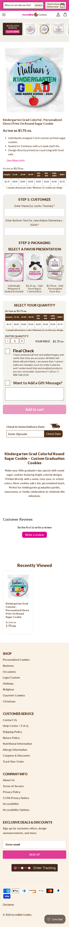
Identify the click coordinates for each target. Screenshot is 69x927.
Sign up (34, 854)
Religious (8, 689)
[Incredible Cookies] (35, 15)
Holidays (8, 683)
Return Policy (11, 737)
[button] (34, 199)
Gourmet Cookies (14, 695)
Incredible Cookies (21, 914)
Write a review (34, 534)
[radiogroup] (34, 273)
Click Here (12, 31)
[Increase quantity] (21, 340)
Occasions (9, 671)
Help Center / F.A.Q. (16, 725)
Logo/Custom (11, 677)
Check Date (53, 433)
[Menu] (4, 15)
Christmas (9, 701)
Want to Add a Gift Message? (37, 383)
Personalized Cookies (16, 659)
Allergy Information (15, 749)
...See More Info (15, 160)
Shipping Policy (12, 731)
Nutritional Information (17, 743)
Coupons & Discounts (16, 755)
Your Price (42, 341)
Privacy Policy (11, 791)
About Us (9, 780)
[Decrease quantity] (7, 340)
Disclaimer (8, 904)
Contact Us (10, 720)
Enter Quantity (17, 336)
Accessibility (11, 803)
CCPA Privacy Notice (16, 797)
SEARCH (38, 5)
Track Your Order (13, 761)
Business (8, 665)
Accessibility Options (16, 809)
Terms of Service (13, 786)
